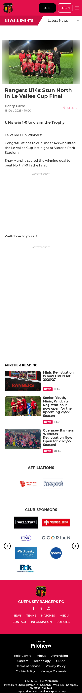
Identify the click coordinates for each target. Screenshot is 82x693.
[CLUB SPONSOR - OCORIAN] (56, 538)
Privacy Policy (55, 666)
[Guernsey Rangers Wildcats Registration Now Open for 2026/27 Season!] (23, 439)
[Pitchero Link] (41, 647)
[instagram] (49, 609)
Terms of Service (28, 666)
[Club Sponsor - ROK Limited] (26, 569)
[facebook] (33, 609)
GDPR (60, 661)
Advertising (59, 656)
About (41, 656)
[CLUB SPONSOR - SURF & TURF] (26, 523)
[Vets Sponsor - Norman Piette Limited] (56, 523)
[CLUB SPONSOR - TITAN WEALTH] (26, 538)
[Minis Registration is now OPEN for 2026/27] (23, 381)
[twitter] (41, 609)
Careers (22, 661)
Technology (42, 661)
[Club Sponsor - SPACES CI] (56, 553)
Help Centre (22, 656)
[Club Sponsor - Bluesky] (26, 553)
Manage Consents (53, 671)
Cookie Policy (25, 671)
